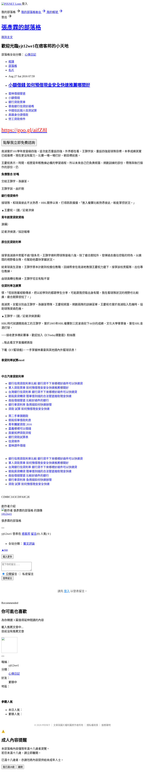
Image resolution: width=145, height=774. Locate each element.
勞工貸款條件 (16, 119)
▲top (4, 549)
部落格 (12, 65)
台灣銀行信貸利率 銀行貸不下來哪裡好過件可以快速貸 (42, 391)
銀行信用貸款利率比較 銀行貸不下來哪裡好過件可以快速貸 (45, 383)
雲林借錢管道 (16, 93)
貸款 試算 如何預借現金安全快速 (29, 408)
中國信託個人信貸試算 (22, 110)
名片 (11, 70)
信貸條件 (14, 441)
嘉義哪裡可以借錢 (19, 428)
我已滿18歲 (8, 767)
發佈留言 (7, 578)
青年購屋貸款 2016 (20, 424)
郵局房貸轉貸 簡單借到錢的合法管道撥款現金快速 (39, 396)
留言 (34, 533)
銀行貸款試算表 (18, 437)
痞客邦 (26, 533)
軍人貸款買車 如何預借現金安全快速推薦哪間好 (38, 387)
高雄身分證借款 (18, 114)
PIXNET (46, 725)
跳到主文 (7, 37)
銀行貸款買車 (16, 102)
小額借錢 (14, 97)
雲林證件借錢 (16, 445)
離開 (20, 767)
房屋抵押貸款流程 (19, 432)
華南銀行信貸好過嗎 (21, 106)
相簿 (11, 61)
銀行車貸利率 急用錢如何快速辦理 (30, 404)
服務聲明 (106, 725)
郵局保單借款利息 (19, 420)
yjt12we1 (6, 513)
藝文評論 (29, 543)
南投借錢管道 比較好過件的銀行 (28, 400)
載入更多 (7, 556)
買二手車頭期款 (18, 415)
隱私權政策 (92, 725)
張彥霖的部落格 (21, 27)
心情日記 (30, 54)
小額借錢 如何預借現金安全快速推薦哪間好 (49, 85)
